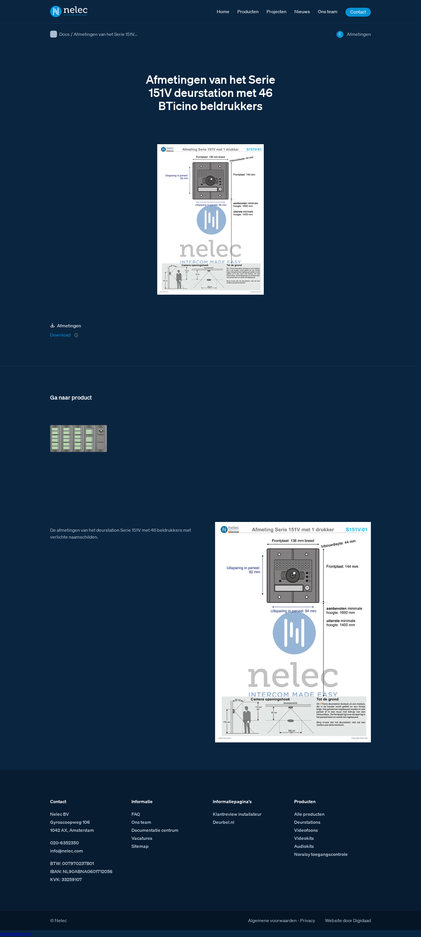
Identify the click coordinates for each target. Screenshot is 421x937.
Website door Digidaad (348, 920)
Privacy (307, 920)
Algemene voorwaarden (272, 920)
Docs (64, 34)
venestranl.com (16, 933)
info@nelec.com (66, 851)
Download (60, 335)
